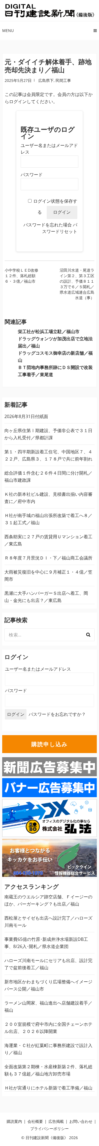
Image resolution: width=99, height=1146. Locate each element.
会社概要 (35, 1121)
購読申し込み (49, 744)
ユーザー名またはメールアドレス (38, 669)
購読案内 (14, 1121)
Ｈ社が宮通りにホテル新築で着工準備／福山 (48, 1088)
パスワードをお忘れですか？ (57, 714)
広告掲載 (56, 1121)
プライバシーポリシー (49, 1128)
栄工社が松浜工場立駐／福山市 (48, 331)
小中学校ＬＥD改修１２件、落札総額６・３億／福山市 (21, 275)
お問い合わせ (80, 1121)
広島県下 (46, 80)
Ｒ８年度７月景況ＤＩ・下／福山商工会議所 (48, 558)
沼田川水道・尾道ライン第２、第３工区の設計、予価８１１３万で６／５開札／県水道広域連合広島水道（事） (77, 283)
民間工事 (63, 80)
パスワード (32, 174)
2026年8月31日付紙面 (26, 416)
